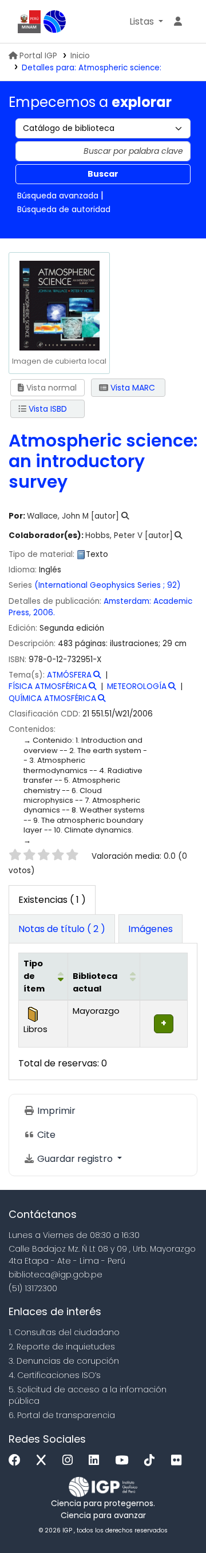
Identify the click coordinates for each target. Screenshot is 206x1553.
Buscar (103, 174)
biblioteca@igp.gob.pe (55, 1274)
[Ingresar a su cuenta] (178, 21)
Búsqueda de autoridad (63, 209)
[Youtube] (124, 1461)
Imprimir (55, 1110)
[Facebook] (17, 1461)
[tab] (62, 929)
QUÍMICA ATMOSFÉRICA (52, 698)
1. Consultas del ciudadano (64, 1332)
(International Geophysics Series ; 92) (107, 585)
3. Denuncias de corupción (64, 1361)
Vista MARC (131, 387)
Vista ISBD (46, 409)
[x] (44, 1461)
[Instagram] (70, 1461)
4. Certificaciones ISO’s (55, 1375)
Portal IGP (38, 55)
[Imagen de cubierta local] (59, 304)
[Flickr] (179, 1461)
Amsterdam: (127, 601)
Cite (45, 1134)
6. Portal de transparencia (62, 1415)
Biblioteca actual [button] (95, 982)
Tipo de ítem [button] (34, 976)
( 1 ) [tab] (52, 899)
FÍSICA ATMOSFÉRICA (48, 686)
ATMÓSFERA (69, 675)
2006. (44, 612)
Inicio (80, 55)
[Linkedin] (97, 1461)
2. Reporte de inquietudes (62, 1346)
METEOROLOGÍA (137, 686)
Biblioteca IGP (54, 21)
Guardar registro (75, 1158)
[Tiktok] (152, 1461)
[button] (146, 21)
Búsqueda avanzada (57, 195)
